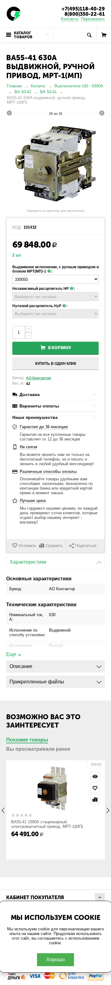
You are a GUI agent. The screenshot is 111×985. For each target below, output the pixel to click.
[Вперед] (102, 114)
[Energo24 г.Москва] (14, 13)
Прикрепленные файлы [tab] (37, 681)
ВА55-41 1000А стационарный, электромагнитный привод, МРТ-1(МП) (47, 824)
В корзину (59, 347)
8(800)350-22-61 (84, 14)
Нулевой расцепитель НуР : (40, 306)
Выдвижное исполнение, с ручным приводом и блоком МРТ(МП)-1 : (55, 269)
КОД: (17, 227)
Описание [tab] (21, 666)
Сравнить (54, 546)
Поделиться (86, 546)
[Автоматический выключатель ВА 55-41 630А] (55, 163)
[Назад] (9, 114)
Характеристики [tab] (28, 562)
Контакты (69, 19)
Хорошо (55, 959)
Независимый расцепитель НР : (43, 288)
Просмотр (95, 776)
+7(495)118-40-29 (83, 9)
